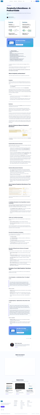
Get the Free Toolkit (19, 44)
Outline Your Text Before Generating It (14, 57)
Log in (34, 1)
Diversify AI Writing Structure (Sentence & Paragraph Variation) (17, 58)
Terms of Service (37, 413)
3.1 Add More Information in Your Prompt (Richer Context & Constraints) (18, 56)
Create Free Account (29, 402)
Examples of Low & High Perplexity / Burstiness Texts (16, 59)
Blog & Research (22, 402)
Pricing (28, 404)
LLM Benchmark (20, 1)
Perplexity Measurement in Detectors (14, 54)
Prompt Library (22, 403)
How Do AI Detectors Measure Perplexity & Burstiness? (17, 53)
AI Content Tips (9, 5)
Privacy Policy (33, 413)
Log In (28, 403)
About (23, 1)
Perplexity (11, 52)
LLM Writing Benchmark (15, 405)
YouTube (21, 408)
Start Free (3, 406)
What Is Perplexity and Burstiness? (14, 51)
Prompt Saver (15, 1)
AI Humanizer (11, 1)
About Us (21, 407)
